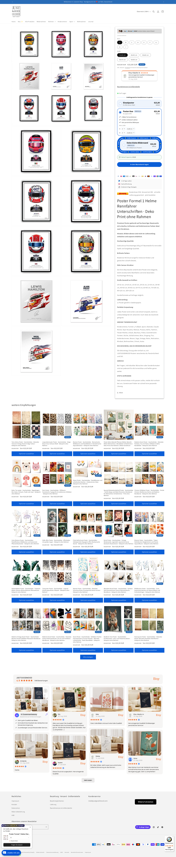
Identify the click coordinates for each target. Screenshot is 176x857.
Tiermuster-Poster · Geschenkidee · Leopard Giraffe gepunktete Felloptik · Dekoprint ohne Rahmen (55, 590)
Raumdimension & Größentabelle (128, 87)
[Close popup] (30, 827)
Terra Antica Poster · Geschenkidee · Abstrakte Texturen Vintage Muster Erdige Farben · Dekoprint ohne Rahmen (25, 443)
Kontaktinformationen (77, 852)
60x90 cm (134, 60)
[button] (52, 21)
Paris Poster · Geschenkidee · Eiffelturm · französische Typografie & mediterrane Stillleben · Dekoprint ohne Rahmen (57, 492)
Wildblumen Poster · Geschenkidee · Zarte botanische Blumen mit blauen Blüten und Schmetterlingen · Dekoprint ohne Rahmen (147, 590)
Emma (98, 756)
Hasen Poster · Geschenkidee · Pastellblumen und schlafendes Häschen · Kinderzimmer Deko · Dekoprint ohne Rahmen (87, 482)
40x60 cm (145, 55)
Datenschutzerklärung (52, 852)
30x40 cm (134, 55)
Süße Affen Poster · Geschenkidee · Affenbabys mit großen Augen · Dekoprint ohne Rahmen (56, 541)
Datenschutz (16, 808)
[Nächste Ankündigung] (163, 2)
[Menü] (173, 837)
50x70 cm (122, 60)
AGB (13, 815)
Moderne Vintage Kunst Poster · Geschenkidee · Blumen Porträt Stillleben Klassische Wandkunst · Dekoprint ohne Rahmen (26, 638)
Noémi (60, 762)
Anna (135, 758)
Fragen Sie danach (16, 845)
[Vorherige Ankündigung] (12, 2)
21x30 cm (122, 55)
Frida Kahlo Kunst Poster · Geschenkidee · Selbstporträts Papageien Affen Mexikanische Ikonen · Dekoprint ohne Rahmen (86, 542)
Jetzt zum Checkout (139, 170)
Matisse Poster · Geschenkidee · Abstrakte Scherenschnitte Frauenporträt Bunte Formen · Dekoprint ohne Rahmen (87, 590)
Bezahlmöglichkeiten (57, 801)
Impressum (15, 801)
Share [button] (121, 393)
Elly (59, 714)
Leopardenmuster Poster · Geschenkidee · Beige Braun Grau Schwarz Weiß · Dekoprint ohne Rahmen (56, 443)
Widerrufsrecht (40, 852)
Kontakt (14, 804)
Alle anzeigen (88, 657)
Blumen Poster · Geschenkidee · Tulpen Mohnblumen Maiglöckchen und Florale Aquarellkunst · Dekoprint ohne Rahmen (146, 542)
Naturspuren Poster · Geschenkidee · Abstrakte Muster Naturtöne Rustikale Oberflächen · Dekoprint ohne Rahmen (148, 638)
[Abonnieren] (46, 827)
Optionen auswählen (26, 454)
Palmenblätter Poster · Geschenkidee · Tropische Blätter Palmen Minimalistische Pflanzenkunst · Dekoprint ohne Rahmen (26, 590)
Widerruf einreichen (145, 802)
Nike (97, 714)
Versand (127, 67)
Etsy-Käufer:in (139, 714)
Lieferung (53, 804)
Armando (23, 761)
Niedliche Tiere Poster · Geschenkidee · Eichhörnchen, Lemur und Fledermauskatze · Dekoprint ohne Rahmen (117, 638)
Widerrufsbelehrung (18, 812)
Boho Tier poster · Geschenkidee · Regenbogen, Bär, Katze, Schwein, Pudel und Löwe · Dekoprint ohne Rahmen (26, 492)
